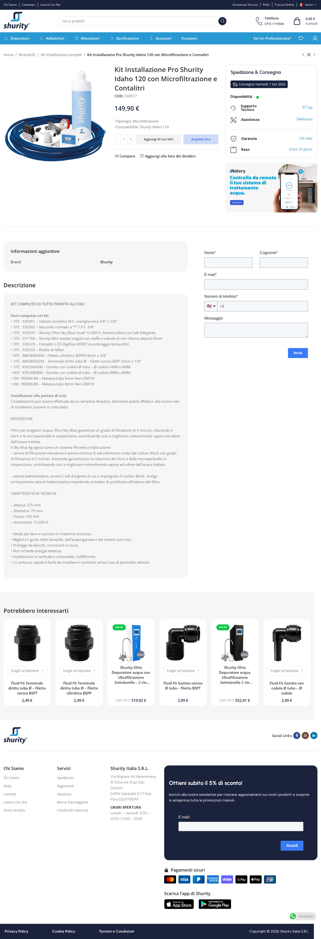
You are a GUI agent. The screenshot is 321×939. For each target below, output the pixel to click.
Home (9, 54)
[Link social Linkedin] (313, 735)
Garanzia (64, 794)
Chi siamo (11, 777)
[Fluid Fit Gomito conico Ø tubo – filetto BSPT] (183, 643)
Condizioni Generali (72, 810)
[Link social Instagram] (305, 735)
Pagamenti (65, 786)
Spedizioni (65, 777)
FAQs (8, 786)
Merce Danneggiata (72, 802)
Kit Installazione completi (61, 54)
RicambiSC (27, 54)
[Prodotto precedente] (303, 55)
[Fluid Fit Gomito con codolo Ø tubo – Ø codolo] (287, 643)
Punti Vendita (14, 810)
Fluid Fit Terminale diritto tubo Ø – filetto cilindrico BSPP (79, 688)
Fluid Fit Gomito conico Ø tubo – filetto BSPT (182, 685)
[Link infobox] (270, 21)
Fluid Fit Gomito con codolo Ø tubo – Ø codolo (287, 688)
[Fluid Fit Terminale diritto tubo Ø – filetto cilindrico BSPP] (79, 643)
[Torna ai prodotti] (309, 55)
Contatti (10, 794)
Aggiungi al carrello (158, 139)
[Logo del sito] (17, 20)
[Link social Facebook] (296, 735)
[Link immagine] (15, 735)
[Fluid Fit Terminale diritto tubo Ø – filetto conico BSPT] (27, 643)
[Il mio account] (315, 38)
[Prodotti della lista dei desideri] (300, 38)
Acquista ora (201, 139)
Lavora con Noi (15, 802)
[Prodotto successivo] (314, 55)
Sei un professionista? (272, 38)
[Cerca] (222, 21)
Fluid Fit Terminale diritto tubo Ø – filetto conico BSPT (27, 688)
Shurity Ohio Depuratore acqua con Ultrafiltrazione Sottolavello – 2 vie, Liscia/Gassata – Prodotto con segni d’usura (131, 682)
